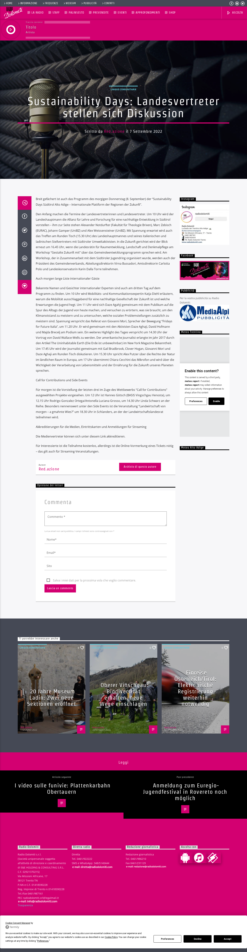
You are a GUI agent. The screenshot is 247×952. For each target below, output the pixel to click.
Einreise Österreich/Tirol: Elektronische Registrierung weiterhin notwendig (195, 688)
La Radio (37, 12)
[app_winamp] (214, 857)
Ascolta (237, 12)
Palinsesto (76, 12)
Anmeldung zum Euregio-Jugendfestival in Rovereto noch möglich (185, 791)
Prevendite (101, 12)
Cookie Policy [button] (111, 937)
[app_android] (186, 857)
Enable (216, 401)
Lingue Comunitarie (123, 89)
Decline (197, 939)
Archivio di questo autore (140, 466)
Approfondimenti (148, 12)
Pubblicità (90, 3)
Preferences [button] (43, 941)
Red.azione (114, 131)
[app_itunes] (200, 857)
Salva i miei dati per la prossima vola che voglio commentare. (94, 580)
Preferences (167, 939)
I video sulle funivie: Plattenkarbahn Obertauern (63, 788)
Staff (56, 12)
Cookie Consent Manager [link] (17, 923)
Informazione (28, 3)
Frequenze (51, 3)
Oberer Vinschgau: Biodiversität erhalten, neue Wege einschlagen (124, 694)
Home (9, 3)
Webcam (71, 3)
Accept (227, 939)
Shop (172, 12)
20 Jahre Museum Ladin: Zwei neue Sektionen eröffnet (51, 697)
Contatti (109, 3)
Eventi (122, 12)
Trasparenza (25, 905)
